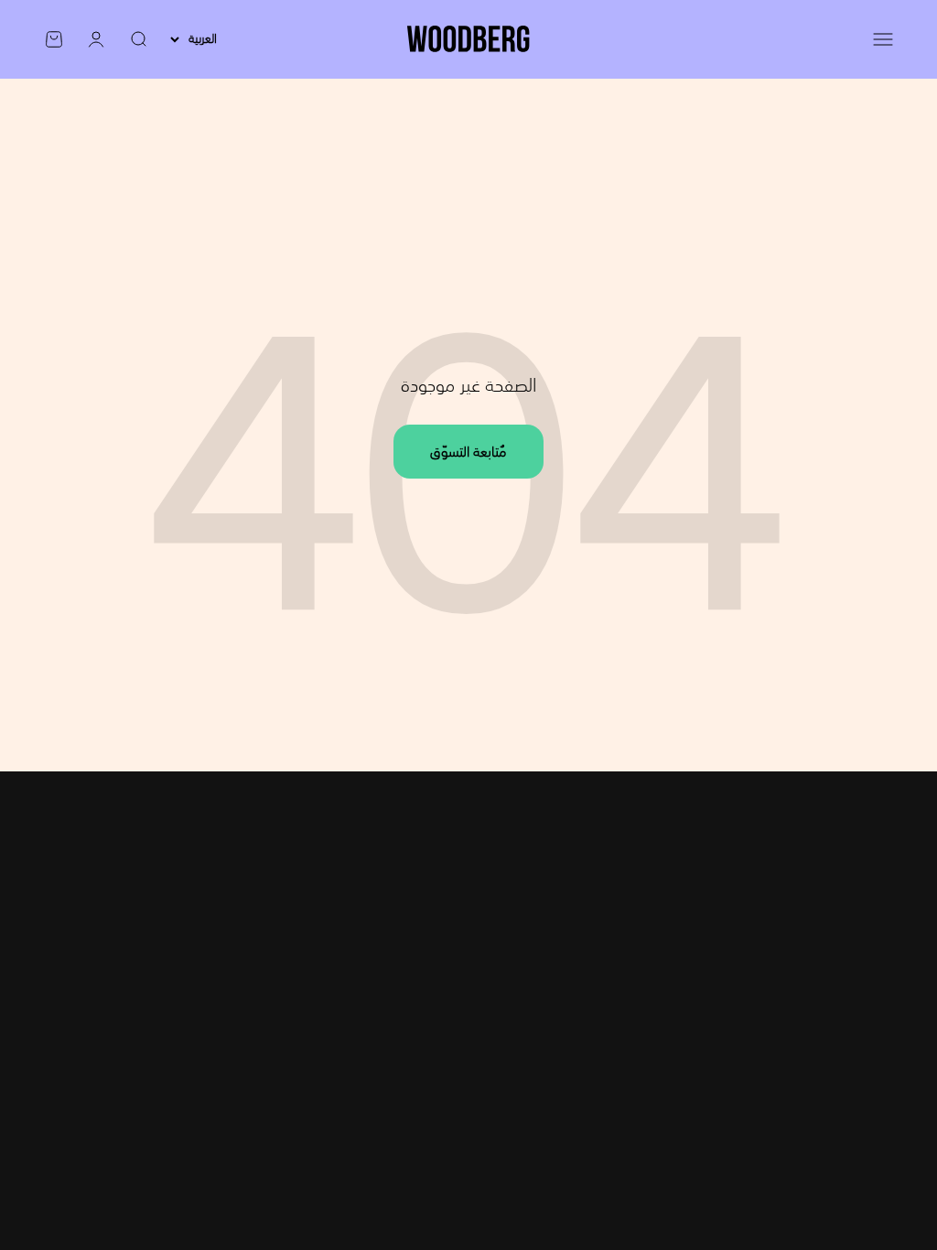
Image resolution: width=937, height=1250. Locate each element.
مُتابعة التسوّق (468, 451)
